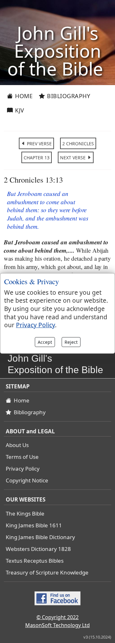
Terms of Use (22, 456)
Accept (45, 342)
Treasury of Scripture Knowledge (47, 572)
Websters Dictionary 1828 (38, 549)
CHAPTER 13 (37, 158)
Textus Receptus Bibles (35, 560)
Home (23, 96)
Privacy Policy (23, 468)
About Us (17, 445)
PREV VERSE (39, 144)
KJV (18, 110)
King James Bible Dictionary (40, 537)
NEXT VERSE (73, 158)
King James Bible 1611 (34, 525)
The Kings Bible (25, 513)
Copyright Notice (27, 480)
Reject (71, 342)
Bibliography (67, 96)
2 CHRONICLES (78, 144)
